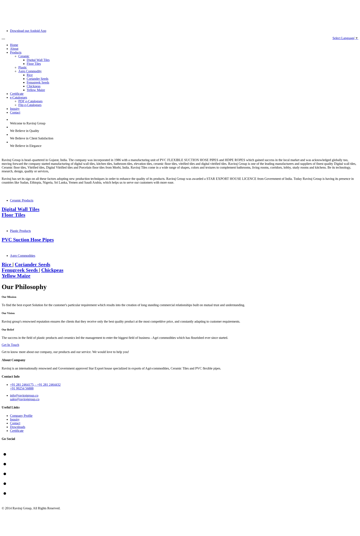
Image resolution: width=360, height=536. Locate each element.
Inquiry (15, 108)
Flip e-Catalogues (29, 105)
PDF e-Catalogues (30, 101)
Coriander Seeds (37, 78)
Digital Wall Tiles (38, 60)
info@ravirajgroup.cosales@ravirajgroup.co (24, 397)
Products (15, 52)
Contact (15, 112)
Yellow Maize (36, 90)
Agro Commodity (30, 71)
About (14, 48)
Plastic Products (20, 231)
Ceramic (23, 56)
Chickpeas (33, 86)
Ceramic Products (21, 200)
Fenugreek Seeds (38, 82)
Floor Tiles (34, 63)
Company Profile (21, 415)
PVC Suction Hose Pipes (28, 239)
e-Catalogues (18, 97)
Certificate (17, 93)
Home (14, 45)
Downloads (17, 427)
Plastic (22, 67)
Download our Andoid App (28, 31)
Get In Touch (10, 345)
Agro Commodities (22, 255)
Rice (30, 75)
